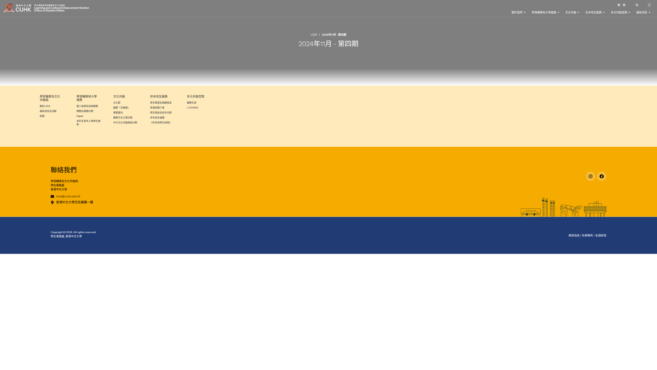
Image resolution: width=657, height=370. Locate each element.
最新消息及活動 (48, 111)
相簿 (42, 116)
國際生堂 (191, 102)
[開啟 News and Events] (649, 12)
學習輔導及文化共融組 (50, 98)
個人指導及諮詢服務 (87, 106)
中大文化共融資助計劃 (125, 122)
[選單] (649, 5)
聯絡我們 (64, 169)
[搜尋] (637, 5)
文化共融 (119, 96)
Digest (79, 116)
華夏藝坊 (118, 112)
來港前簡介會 (157, 107)
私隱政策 (600, 235)
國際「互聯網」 (121, 107)
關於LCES (45, 106)
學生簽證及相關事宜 (161, 102)
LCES (314, 34)
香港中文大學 (59, 189)
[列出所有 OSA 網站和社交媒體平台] (601, 176)
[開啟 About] (524, 12)
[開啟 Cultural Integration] (578, 12)
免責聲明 (587, 235)
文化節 (116, 102)
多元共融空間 (195, 96)
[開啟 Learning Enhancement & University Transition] (558, 12)
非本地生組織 (157, 117)
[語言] (618, 5)
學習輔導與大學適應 (86, 98)
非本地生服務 (159, 96)
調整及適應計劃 (84, 111)
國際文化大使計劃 (122, 117)
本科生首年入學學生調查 (88, 122)
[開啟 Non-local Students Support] (604, 12)
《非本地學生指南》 (161, 122)
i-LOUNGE (192, 107)
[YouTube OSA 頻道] (590, 176)
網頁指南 (574, 235)
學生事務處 (57, 185)
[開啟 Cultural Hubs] (629, 12)
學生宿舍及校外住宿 (161, 112)
